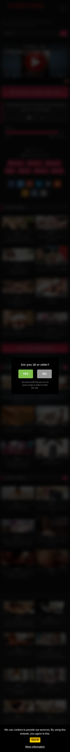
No (44, 373)
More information (35, 746)
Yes (25, 373)
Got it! (35, 739)
